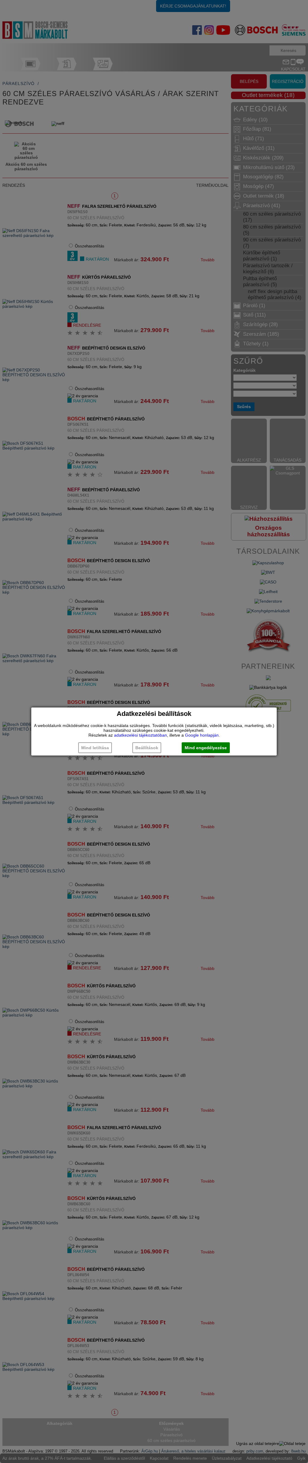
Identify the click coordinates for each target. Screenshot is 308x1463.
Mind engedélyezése (206, 747)
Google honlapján (202, 735)
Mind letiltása (95, 747)
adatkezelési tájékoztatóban (140, 735)
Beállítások (146, 747)
